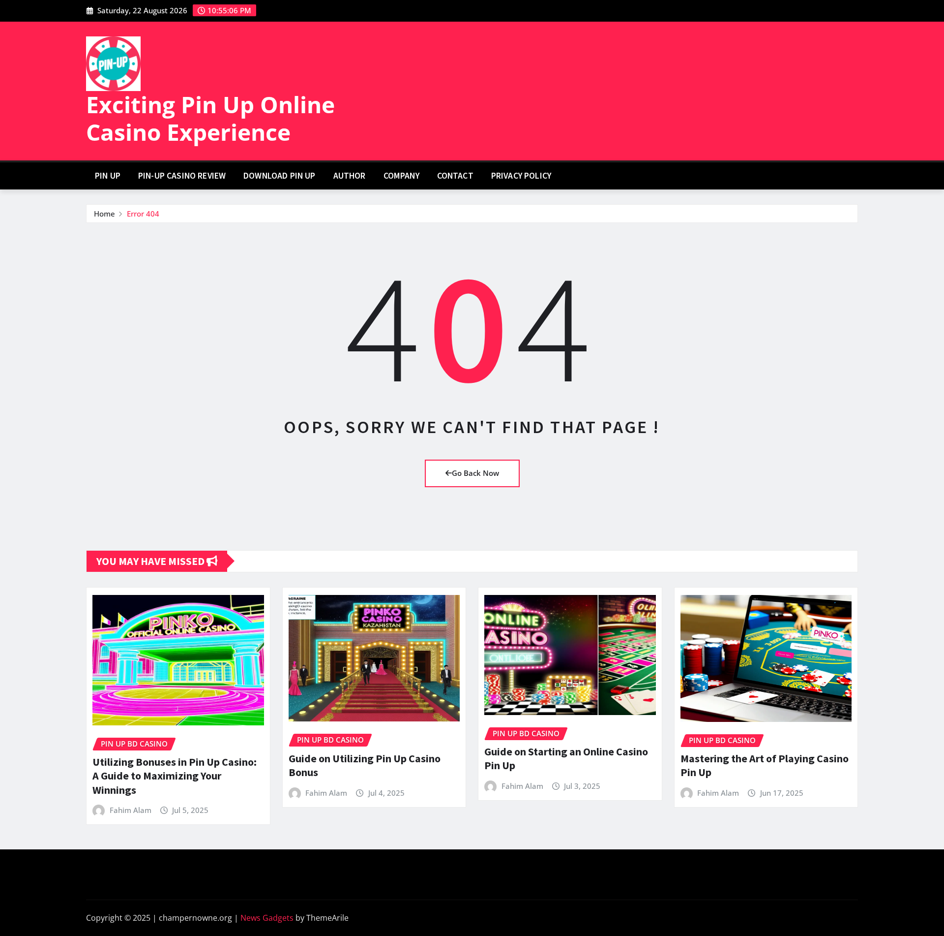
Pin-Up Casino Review (182, 175)
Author (349, 175)
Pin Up (107, 175)
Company (401, 175)
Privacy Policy (521, 175)
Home (104, 213)
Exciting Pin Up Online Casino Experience (210, 118)
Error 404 (143, 213)
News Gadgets (267, 917)
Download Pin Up (279, 175)
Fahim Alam (130, 810)
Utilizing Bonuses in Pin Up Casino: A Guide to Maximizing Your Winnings (174, 776)
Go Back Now (475, 473)
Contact (455, 175)
